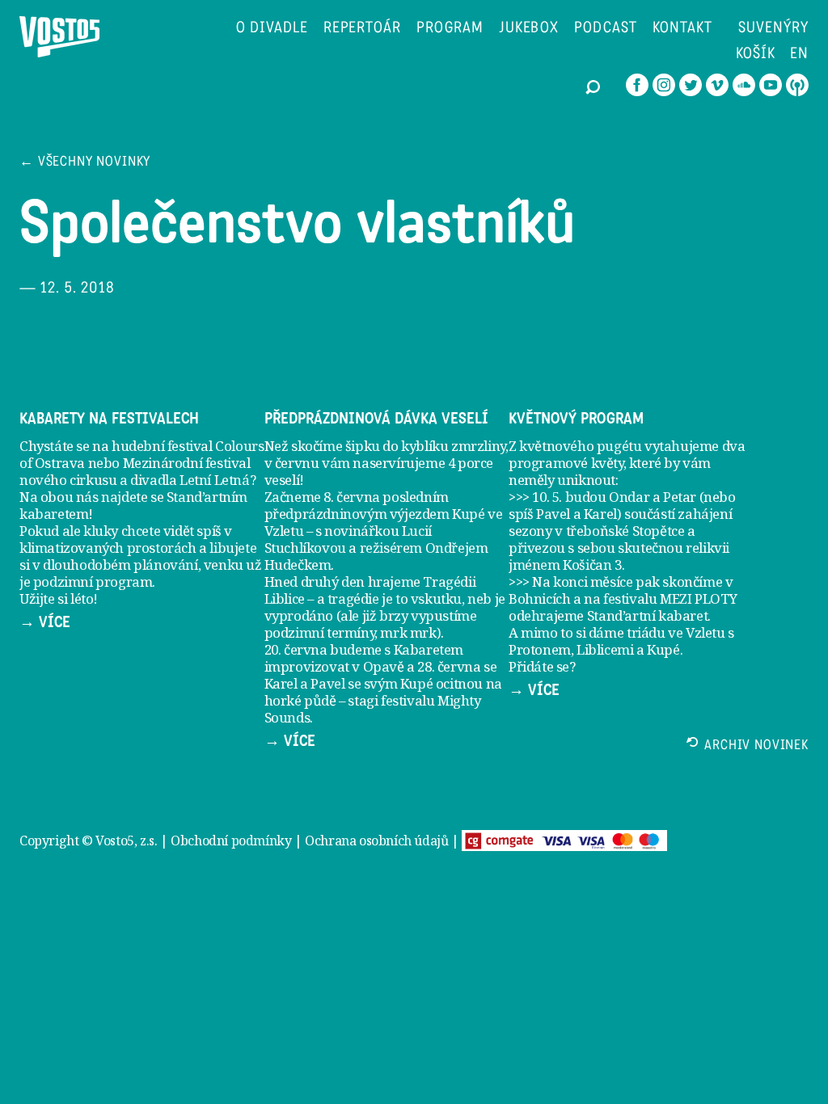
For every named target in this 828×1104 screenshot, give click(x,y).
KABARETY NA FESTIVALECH (109, 419)
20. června (295, 649)
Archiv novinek (756, 746)
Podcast (605, 28)
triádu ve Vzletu (676, 632)
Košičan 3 (592, 564)
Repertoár (362, 28)
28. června (448, 666)
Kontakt (682, 28)
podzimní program (93, 581)
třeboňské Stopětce (625, 530)
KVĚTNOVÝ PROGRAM (576, 419)
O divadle (272, 28)
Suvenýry (773, 28)
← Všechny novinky (84, 163)
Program (450, 28)
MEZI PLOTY (698, 598)
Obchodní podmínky (231, 840)
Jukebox (529, 28)
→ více (44, 622)
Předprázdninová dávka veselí (376, 419)
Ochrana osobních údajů (376, 840)
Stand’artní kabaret (647, 615)
